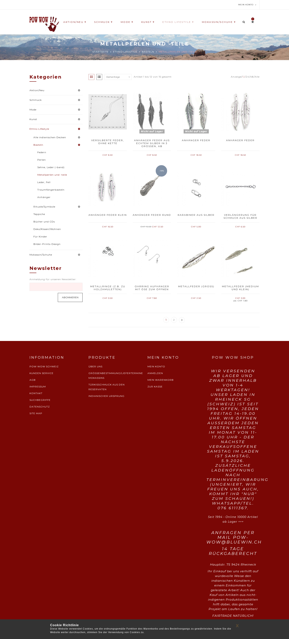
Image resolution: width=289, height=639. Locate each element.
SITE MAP (35, 413)
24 (247, 76)
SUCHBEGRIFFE (40, 399)
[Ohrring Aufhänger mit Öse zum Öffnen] (152, 258)
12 (243, 76)
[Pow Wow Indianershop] (44, 24)
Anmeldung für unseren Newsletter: (52, 279)
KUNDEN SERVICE (41, 373)
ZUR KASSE (155, 386)
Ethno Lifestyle (125, 51)
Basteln (148, 51)
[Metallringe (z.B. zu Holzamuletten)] (107, 258)
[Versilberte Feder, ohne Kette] (107, 112)
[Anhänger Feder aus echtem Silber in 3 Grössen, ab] (152, 112)
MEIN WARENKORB (160, 379)
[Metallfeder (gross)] (196, 258)
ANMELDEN (155, 373)
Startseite (100, 51)
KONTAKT (35, 393)
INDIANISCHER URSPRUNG (106, 396)
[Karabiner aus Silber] (196, 186)
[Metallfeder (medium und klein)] (240, 258)
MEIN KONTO (156, 366)
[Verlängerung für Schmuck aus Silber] (240, 186)
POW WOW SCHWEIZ (44, 366)
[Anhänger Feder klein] (107, 186)
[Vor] (182, 320)
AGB (32, 379)
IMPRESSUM (37, 386)
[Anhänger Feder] (196, 112)
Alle (257, 76)
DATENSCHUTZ (39, 406)
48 (252, 76)
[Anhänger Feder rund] (152, 186)
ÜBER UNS (95, 366)
